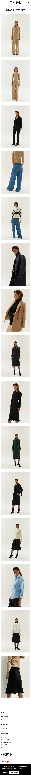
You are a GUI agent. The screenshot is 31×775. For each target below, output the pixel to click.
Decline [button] (5, 772)
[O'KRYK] (15, 2)
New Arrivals (4, 717)
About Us (3, 737)
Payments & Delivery (7, 740)
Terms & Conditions (6, 745)
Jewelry (3, 722)
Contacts (3, 750)
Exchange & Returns (6, 742)
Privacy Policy (5, 747)
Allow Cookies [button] (14, 772)
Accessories (4, 724)
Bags (2, 719)
